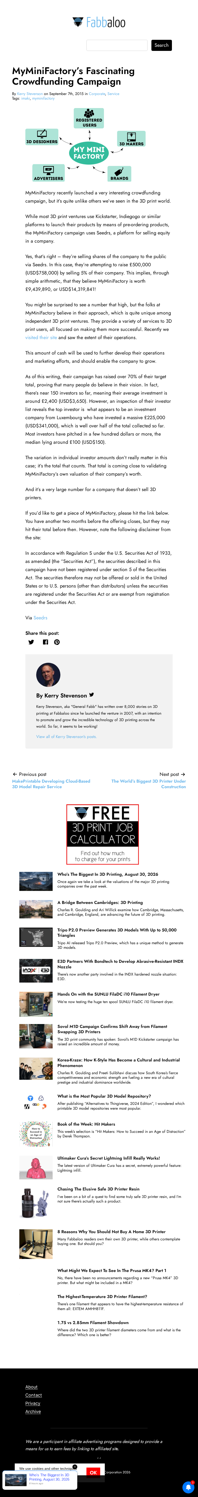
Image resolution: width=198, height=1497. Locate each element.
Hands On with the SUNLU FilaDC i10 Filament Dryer (108, 994)
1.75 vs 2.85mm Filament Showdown (93, 1322)
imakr (25, 98)
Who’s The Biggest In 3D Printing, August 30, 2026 (107, 874)
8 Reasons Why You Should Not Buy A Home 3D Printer (111, 1232)
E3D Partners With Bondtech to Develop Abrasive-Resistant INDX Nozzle (120, 964)
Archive (33, 1411)
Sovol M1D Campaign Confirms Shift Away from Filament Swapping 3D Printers (112, 1029)
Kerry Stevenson (30, 93)
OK (93, 1472)
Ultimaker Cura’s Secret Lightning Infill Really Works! (108, 1158)
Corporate (97, 93)
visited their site (41, 337)
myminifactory (43, 98)
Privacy (32, 1403)
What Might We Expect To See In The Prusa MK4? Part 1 (111, 1270)
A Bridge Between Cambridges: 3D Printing (100, 902)
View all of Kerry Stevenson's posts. (66, 736)
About (31, 1386)
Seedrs (40, 617)
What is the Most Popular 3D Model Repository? (104, 1096)
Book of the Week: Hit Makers (86, 1124)
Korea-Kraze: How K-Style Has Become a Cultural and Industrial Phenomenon (118, 1062)
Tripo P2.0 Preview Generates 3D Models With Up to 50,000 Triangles (117, 932)
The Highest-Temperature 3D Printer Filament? (102, 1296)
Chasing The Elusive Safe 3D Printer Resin (98, 1189)
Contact (33, 1395)
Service (113, 93)
